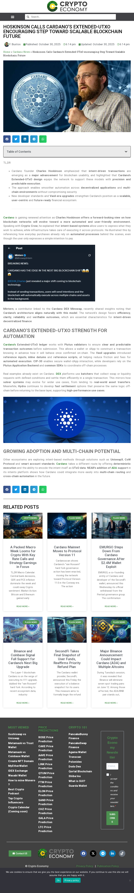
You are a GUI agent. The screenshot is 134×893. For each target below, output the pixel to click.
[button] (12, 16)
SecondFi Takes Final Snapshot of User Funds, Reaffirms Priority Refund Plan (67, 659)
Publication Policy (108, 866)
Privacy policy (72, 880)
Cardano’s (9, 344)
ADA (114, 467)
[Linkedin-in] (112, 853)
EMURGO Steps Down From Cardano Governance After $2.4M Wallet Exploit (111, 557)
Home (6, 51)
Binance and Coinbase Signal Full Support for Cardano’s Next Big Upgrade (22, 659)
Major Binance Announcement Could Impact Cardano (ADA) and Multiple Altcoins (111, 659)
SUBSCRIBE (112, 818)
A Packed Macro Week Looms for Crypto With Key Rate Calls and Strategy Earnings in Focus (23, 557)
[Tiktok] (122, 853)
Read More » (23, 606)
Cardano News (21, 51)
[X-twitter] (93, 853)
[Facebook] (83, 853)
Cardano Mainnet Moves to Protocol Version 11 (67, 551)
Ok (58, 880)
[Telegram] (103, 853)
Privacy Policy (84, 866)
